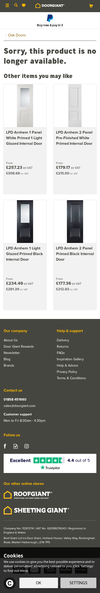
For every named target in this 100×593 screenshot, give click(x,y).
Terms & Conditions (71, 378)
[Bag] (91, 6)
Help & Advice (67, 365)
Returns (63, 346)
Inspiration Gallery (70, 359)
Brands (9, 365)
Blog (7, 359)
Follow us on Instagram (27, 446)
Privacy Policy (67, 372)
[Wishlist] (24, 5)
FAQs (61, 353)
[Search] (16, 5)
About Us (11, 340)
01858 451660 (15, 399)
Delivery (63, 340)
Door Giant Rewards (19, 346)
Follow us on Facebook (5, 446)
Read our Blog (16, 446)
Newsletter (12, 353)
